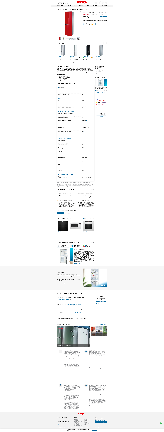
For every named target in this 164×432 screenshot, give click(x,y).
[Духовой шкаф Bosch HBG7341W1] (88, 225)
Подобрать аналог (103, 16)
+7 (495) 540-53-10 (60, 2)
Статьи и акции (76, 424)
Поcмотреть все (101, 303)
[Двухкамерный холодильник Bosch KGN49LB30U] (88, 50)
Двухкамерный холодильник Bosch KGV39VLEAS (74, 304)
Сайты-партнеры (87, 423)
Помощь (85, 422)
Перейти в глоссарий (77, 263)
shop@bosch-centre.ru (99, 418)
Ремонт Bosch (76, 422)
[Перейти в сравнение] (99, 3)
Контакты (85, 424)
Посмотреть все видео (102, 324)
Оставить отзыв (60, 213)
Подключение (76, 420)
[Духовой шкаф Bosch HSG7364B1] (62, 225)
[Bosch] (82, 2)
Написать (101, 116)
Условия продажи (86, 427)
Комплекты (95, 5)
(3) (80, 57)
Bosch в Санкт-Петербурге (78, 425)
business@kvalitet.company (100, 420)
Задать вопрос (101, 301)
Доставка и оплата (77, 419)
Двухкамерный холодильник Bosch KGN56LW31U (74, 312)
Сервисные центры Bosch (78, 421)
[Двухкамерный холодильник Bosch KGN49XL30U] (62, 50)
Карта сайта (97, 427)
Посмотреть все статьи (101, 92)
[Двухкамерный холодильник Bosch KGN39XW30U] (75, 50)
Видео (85, 421)
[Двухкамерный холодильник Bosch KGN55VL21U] (101, 50)
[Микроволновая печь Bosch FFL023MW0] (75, 225)
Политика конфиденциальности (78, 427)
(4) (67, 57)
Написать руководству (101, 422)
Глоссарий (86, 420)
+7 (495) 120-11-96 (101, 113)
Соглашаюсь (94, 430)
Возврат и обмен (76, 423)
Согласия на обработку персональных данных (82, 430)
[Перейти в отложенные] (96, 3)
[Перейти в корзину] (103, 3)
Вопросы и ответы (87, 419)
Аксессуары (104, 5)
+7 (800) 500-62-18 (60, 3)
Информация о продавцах (77, 431)
